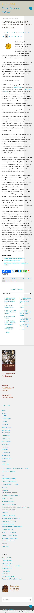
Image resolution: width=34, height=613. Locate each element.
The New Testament (8, 576)
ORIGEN (4, 487)
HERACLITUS (6, 433)
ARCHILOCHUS (6, 418)
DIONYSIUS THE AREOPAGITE (11, 518)
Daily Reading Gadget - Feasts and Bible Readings (10, 322)
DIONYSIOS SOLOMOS (8, 541)
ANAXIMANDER (7, 427)
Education (5, 18)
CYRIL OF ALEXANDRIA (9, 510)
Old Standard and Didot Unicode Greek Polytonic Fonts (25, 300)
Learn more (27, 612)
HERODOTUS (6, 455)
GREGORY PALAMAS (8, 529)
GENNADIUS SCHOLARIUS (10, 538)
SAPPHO (4, 421)
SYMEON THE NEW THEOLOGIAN (12, 527)
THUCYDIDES (6, 452)
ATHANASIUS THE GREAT (9, 493)
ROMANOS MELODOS (8, 515)
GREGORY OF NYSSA (8, 501)
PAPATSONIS (5, 546)
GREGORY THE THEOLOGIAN (11, 495)
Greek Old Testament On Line (11, 566)
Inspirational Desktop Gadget (24, 325)
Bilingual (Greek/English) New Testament (8, 388)
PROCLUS (5, 512)
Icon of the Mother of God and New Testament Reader (25, 313)
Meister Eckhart (7, 568)
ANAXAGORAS (6, 441)
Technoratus (6, 574)
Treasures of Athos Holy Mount (12, 579)
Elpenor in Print (7, 558)
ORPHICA (4, 416)
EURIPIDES (5, 449)
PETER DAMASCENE (8, 524)
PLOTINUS (5, 490)
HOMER (4, 410)
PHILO (4, 476)
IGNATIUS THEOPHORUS (9, 481)
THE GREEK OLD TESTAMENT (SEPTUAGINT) (15, 468)
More (8, 332)
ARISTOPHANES (6, 458)
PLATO (4, 461)
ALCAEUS (5, 424)
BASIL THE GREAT (7, 498)
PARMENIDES (6, 435)
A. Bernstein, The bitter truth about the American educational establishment (17, 24)
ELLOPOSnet (10, 609)
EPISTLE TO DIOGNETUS (9, 478)
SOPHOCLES (5, 447)
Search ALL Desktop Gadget (9, 306)
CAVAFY (4, 544)
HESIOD (4, 413)
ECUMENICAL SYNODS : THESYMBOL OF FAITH (16, 507)
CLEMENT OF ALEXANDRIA (10, 484)
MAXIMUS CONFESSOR (9, 521)
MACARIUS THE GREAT (9, 504)
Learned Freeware (17, 289)
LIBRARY (6, 406)
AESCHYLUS (5, 444)
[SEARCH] (30, 599)
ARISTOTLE (5, 464)
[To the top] (30, 606)
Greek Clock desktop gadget (9, 327)
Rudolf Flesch (18, 87)
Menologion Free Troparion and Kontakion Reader (25, 319)
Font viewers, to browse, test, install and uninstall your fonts (10, 300)
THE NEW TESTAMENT (8, 471)
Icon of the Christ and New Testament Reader (10, 312)
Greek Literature (7, 563)
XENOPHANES (6, 430)
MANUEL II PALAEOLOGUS (10, 535)
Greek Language (7, 560)
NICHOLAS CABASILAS (9, 532)
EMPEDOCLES (6, 438)
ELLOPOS (8, 4)
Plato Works (6, 571)
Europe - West (13, 18)
